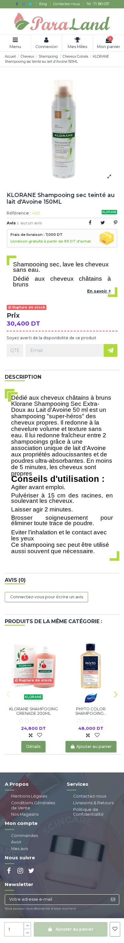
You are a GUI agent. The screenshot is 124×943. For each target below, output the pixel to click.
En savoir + (99, 291)
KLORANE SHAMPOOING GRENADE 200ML (33, 711)
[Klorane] (33, 697)
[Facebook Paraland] (17, 4)
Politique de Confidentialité (88, 812)
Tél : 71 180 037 (97, 4)
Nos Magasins (24, 814)
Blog (43, 4)
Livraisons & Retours (93, 802)
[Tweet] (102, 223)
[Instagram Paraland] (23, 4)
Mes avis (19, 848)
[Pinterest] (115, 223)
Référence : (19, 213)
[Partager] (90, 223)
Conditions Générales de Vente (33, 805)
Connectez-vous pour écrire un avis (46, 597)
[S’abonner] (113, 899)
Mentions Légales (29, 796)
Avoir (16, 842)
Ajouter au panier (74, 929)
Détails (33, 746)
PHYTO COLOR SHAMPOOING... (91, 711)
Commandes (24, 835)
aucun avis (31, 223)
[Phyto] (90, 697)
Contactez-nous (67, 4)
